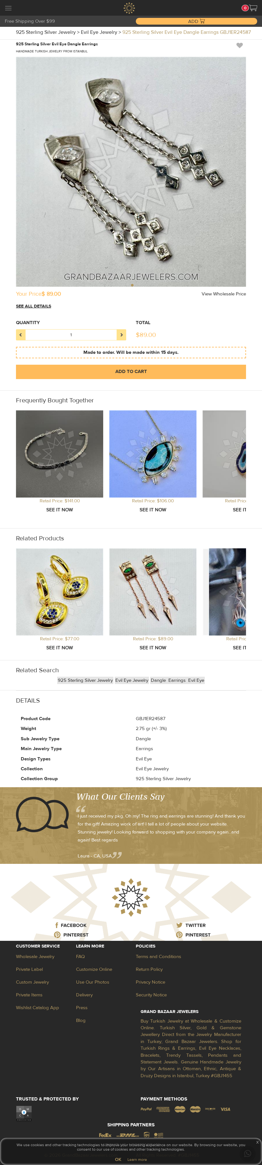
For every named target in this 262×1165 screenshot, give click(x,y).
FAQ (80, 957)
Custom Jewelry (32, 982)
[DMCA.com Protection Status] (24, 1113)
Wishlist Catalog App (37, 1008)
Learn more (137, 1159)
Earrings (177, 680)
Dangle (159, 680)
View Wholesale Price (224, 294)
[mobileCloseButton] (8, 9)
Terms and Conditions (158, 957)
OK (118, 1159)
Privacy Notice (150, 982)
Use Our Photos (92, 982)
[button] (253, 8)
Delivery (84, 995)
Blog (81, 1020)
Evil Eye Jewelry (131, 680)
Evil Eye (196, 680)
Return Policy (149, 969)
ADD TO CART (131, 372)
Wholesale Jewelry (35, 957)
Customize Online (94, 969)
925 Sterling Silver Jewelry (85, 680)
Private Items (29, 995)
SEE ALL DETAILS (33, 306)
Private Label (29, 969)
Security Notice (151, 995)
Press (82, 1008)
